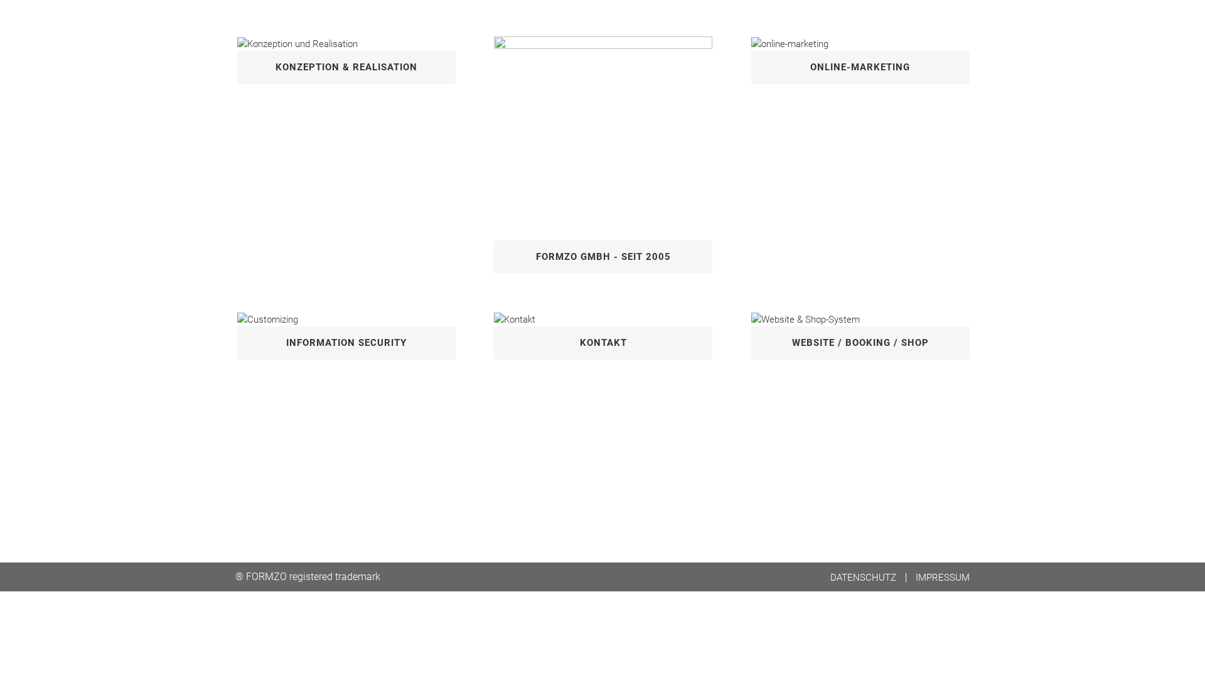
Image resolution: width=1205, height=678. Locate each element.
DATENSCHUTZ (863, 577)
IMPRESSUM (943, 577)
